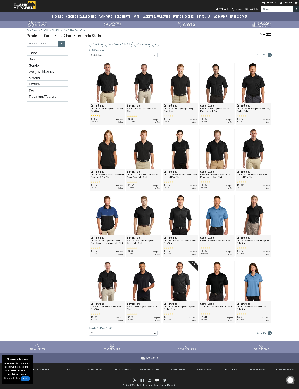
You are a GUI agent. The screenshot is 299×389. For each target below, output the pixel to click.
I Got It (25, 378)
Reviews (238, 9)
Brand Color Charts (41, 369)
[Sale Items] (261, 347)
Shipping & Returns (122, 369)
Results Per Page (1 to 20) (101, 328)
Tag (31, 90)
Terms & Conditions (258, 369)
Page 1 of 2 (261, 333)
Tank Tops (105, 16)
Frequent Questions (95, 369)
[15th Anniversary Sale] (37, 24)
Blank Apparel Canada (165, 385)
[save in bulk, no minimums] (112, 24)
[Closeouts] (112, 347)
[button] (265, 2)
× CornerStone (142, 44)
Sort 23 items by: (97, 50)
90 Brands (224, 9)
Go (61, 43)
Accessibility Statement (285, 369)
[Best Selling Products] (187, 347)
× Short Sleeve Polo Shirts (119, 44)
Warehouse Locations (149, 369)
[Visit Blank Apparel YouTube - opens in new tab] (157, 379)
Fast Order (253, 9)
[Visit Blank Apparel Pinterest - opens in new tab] (164, 379)
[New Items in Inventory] (37, 347)
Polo (122, 16)
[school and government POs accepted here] (261, 24)
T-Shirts (57, 16)
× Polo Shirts (96, 44)
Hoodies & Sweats (81, 16)
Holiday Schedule (203, 369)
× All (155, 44)
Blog (68, 369)
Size (32, 59)
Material (35, 78)
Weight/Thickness (42, 72)
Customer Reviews (177, 369)
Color (33, 53)
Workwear (220, 16)
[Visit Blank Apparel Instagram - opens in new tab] (149, 379)
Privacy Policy (12, 378)
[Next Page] (270, 55)
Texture (34, 84)
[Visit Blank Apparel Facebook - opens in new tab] (142, 379)
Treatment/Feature (42, 96)
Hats (136, 16)
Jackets (156, 16)
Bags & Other (238, 16)
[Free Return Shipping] (187, 24)
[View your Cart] (296, 3)
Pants (183, 16)
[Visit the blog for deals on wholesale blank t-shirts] (135, 379)
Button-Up (204, 16)
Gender (34, 65)
